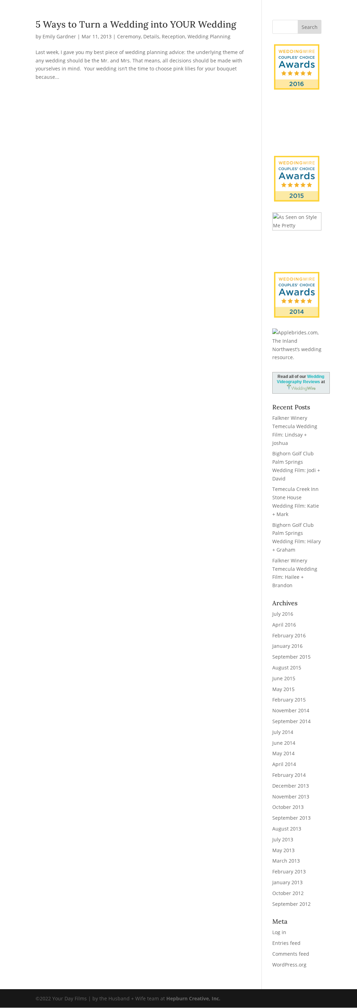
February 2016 (289, 635)
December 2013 (290, 785)
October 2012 (288, 893)
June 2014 (283, 743)
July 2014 (282, 732)
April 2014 (284, 764)
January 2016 (287, 646)
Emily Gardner (59, 36)
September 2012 (291, 904)
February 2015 (289, 699)
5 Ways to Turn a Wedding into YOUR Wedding (136, 24)
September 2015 (291, 656)
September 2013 (291, 817)
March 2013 (286, 860)
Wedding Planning (209, 36)
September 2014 (291, 721)
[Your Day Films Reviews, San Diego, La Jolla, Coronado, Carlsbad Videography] (296, 131)
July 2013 (282, 839)
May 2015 (283, 689)
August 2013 (286, 828)
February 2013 (289, 871)
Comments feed (290, 953)
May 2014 (283, 753)
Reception (173, 36)
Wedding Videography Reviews (300, 379)
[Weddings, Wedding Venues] (296, 277)
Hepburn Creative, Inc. (193, 998)
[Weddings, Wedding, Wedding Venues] (296, 109)
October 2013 (288, 807)
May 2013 (283, 850)
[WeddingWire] (296, 161)
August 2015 (286, 667)
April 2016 (284, 624)
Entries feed (286, 943)
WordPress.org (289, 964)
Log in (279, 932)
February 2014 (289, 775)
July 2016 (282, 614)
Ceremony (129, 36)
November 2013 (290, 796)
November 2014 (290, 710)
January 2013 (287, 882)
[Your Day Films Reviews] (296, 67)
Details (151, 36)
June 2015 (283, 678)
